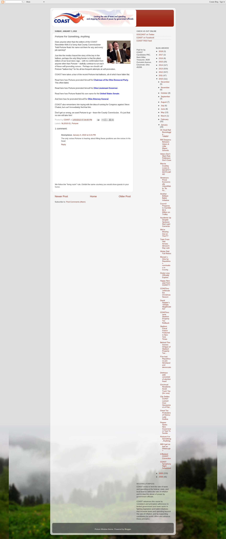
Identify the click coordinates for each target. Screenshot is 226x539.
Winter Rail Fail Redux (165, 252)
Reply (63, 144)
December (165, 82)
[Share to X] (107, 120)
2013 (161, 69)
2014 (161, 65)
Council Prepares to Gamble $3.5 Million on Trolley (165, 209)
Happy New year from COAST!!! (165, 283)
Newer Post (61, 196)
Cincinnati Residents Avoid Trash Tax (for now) (165, 389)
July (163, 106)
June (163, 109)
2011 (161, 75)
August (164, 102)
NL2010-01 (66, 123)
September (165, 97)
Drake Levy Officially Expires (165, 275)
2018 (161, 51)
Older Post (125, 196)
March (164, 116)
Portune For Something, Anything (165, 439)
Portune (75, 123)
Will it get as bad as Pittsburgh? (165, 447)
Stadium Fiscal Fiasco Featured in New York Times (165, 332)
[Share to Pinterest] (112, 120)
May (163, 112)
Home (93, 196)
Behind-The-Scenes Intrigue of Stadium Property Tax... (165, 348)
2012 (161, 72)
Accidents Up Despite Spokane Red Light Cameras (165, 222)
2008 (161, 477)
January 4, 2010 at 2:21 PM (84, 135)
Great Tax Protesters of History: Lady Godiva (165, 415)
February (164, 119)
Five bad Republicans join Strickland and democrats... (165, 363)
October (164, 93)
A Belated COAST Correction (165, 456)
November (165, 88)
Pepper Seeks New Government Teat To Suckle (165, 428)
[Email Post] (98, 120)
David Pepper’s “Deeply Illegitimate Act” (165, 304)
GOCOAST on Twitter (145, 34)
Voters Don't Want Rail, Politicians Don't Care (165, 157)
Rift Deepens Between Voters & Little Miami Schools (165, 145)
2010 (161, 79)
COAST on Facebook (145, 38)
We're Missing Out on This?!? (164, 233)
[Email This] (102, 120)
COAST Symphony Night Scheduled (165, 465)
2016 (161, 58)
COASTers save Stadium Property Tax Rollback (164, 317)
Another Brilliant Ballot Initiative (164, 197)
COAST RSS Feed (144, 41)
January (164, 125)
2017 (161, 55)
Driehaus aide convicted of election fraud (165, 377)
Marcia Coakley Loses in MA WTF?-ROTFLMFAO (165, 169)
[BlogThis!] (105, 120)
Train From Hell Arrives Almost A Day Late (165, 243)
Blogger (128, 529)
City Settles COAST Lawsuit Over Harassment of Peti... (165, 402)
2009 (161, 473)
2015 (161, 62)
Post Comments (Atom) (76, 202)
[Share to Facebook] (110, 120)
